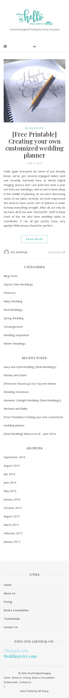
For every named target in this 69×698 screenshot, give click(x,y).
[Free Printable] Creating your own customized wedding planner (34, 144)
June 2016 (10, 482)
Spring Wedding (14, 318)
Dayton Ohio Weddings (18, 284)
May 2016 (10, 491)
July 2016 (9, 474)
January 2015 (12, 541)
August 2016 (12, 465)
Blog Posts (34, 128)
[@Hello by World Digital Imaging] (34, 17)
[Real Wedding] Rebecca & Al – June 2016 (30, 434)
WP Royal (43, 691)
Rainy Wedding (13, 301)
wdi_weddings (19, 252)
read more (34, 239)
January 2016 (12, 499)
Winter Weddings (15, 343)
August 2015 (12, 516)
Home (8, 585)
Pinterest (10, 293)
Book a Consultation (16, 610)
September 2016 (14, 457)
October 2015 (13, 508)
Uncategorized (13, 326)
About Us (9, 593)
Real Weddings (13, 310)
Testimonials (12, 618)
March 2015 (11, 525)
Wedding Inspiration (16, 335)
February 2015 (13, 533)
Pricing (8, 602)
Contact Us (11, 627)
